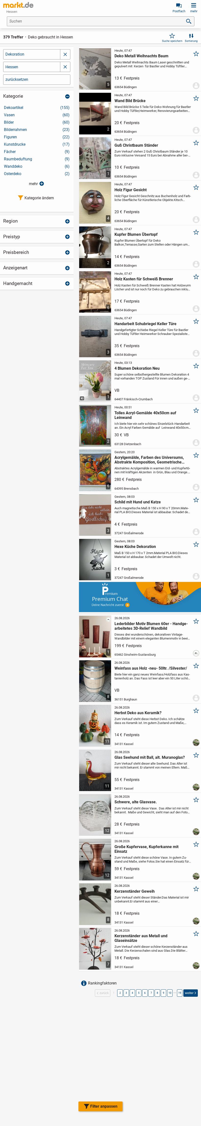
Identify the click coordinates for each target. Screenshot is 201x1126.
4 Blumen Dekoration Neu (137, 368)
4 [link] (132, 993)
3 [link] (126, 993)
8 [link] (157, 993)
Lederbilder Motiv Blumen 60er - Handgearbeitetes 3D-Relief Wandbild (151, 626)
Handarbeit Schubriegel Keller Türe (145, 323)
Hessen (11, 67)
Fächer (37, 151)
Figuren (37, 137)
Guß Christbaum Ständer (136, 145)
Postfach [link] (179, 11)
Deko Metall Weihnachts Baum (141, 56)
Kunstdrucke (37, 144)
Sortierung (191, 41)
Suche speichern (172, 41)
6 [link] (145, 993)
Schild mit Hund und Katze (137, 502)
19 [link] (179, 993)
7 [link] (151, 993)
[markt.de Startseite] (18, 5)
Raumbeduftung (37, 159)
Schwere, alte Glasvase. (135, 802)
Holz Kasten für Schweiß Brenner (143, 279)
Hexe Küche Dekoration (135, 546)
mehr (33, 183)
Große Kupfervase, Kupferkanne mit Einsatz (146, 849)
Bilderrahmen (37, 129)
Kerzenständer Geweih (134, 891)
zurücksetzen (16, 79)
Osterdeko (37, 173)
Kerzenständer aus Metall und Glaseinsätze (140, 938)
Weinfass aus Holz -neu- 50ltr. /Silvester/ (150, 668)
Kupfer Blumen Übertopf (136, 234)
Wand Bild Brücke (130, 100)
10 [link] (169, 993)
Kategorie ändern (39, 198)
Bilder (37, 122)
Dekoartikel (37, 107)
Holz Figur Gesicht (130, 190)
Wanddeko (37, 166)
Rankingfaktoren (102, 983)
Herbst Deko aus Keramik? (138, 713)
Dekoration (14, 54)
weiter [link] (189, 993)
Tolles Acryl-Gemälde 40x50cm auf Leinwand (145, 415)
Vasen (37, 115)
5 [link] (138, 993)
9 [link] (163, 993)
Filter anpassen (103, 1106)
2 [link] (120, 993)
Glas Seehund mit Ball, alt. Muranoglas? (149, 757)
